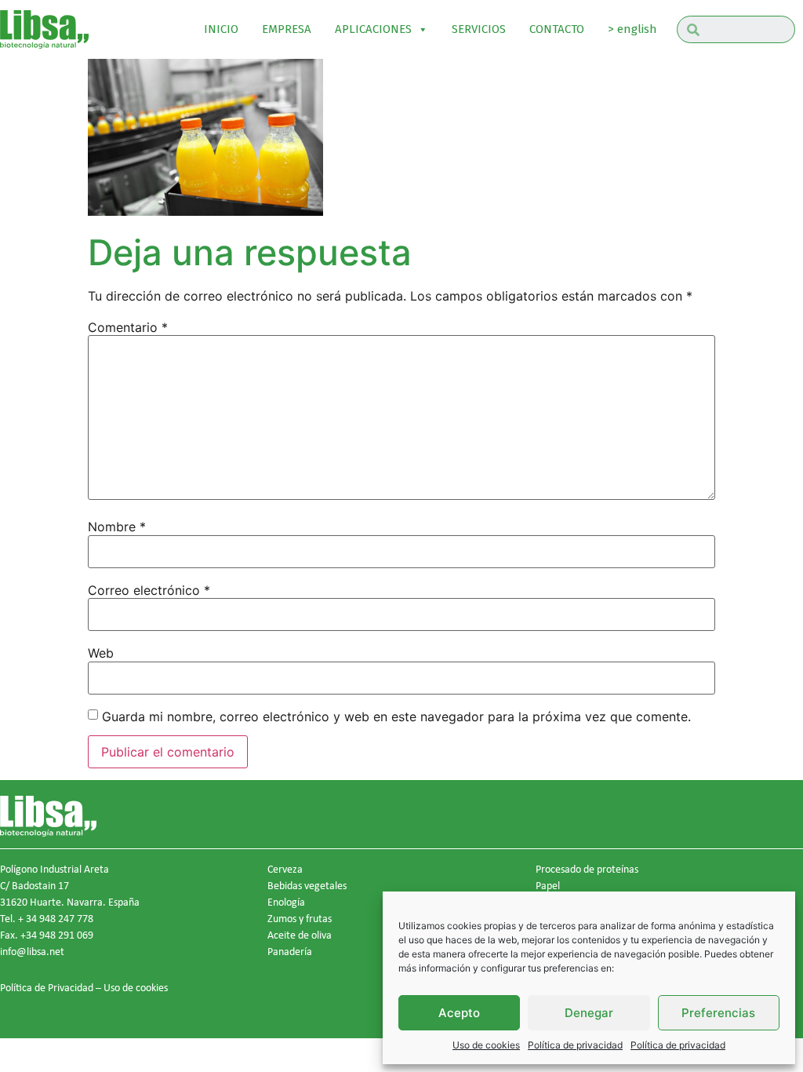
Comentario (128, 327)
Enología (286, 902)
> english (632, 29)
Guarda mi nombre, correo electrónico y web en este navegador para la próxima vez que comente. (396, 716)
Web (101, 653)
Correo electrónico (149, 590)
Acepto (459, 1012)
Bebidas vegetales (307, 885)
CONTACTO (556, 29)
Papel (548, 885)
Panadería (289, 951)
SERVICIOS (479, 29)
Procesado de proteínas (587, 869)
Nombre (117, 526)
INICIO (221, 29)
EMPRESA (286, 29)
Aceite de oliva (299, 935)
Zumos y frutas (299, 918)
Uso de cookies (486, 1045)
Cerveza (285, 869)
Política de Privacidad (46, 987)
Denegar (589, 1012)
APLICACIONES (373, 29)
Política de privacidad (575, 1045)
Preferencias (718, 1012)
